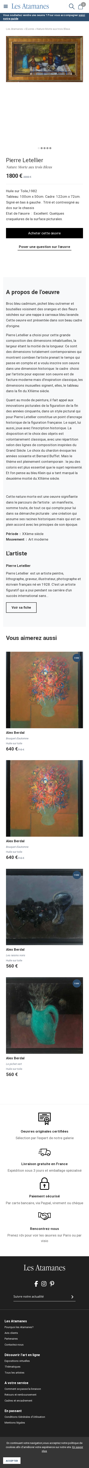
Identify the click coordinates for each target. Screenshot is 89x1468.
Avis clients (11, 1332)
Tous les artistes (14, 1372)
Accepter (12, 1461)
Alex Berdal (15, 733)
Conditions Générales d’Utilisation (25, 1416)
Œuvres (29, 28)
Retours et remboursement (20, 1394)
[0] (80, 6)
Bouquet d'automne (17, 738)
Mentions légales (15, 1422)
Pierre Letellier (24, 160)
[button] (44, 81)
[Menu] (6, 6)
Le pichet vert (14, 1064)
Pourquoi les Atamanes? (19, 1327)
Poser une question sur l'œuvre (44, 247)
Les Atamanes (14, 28)
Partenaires (11, 1338)
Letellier (24, 566)
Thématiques (12, 1366)
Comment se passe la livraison (23, 1388)
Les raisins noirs (15, 955)
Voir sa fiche (21, 608)
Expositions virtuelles (17, 1360)
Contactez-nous (14, 1344)
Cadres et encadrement (18, 1400)
